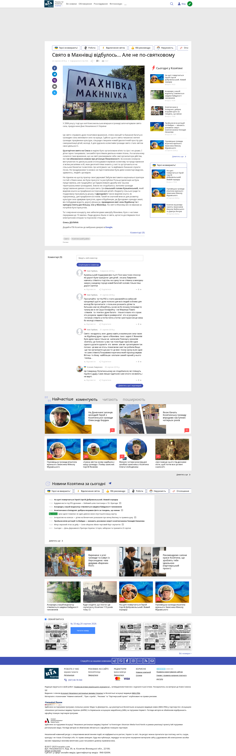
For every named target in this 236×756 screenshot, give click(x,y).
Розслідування (101, 3)
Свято (66, 239)
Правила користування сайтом (169, 672)
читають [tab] (110, 399)
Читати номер (83, 630)
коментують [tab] (87, 399)
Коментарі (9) (137, 232)
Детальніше (69, 675)
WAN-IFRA (136, 693)
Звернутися (93, 675)
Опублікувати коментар (89, 265)
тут (46, 690)
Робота (91, 47)
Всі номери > (185, 653)
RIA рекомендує (142, 47)
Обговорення (85, 3)
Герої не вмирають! (68, 47)
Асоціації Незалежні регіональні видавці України (82, 693)
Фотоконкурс (116, 3)
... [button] (125, 4)
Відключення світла (115, 47)
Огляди (139, 675)
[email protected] (53, 750)
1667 (105, 61)
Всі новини (71, 3)
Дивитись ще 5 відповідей (129, 385)
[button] (110, 483)
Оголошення (190, 47)
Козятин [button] (58, 6)
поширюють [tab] (134, 399)
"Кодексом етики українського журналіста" (92, 687)
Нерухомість (167, 47)
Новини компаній (143, 672)
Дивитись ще (179, 156)
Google (108, 227)
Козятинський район (80, 239)
